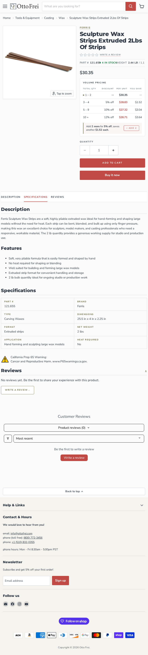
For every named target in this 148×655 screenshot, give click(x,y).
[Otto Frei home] (24, 6)
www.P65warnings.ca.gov (69, 361)
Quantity (86, 141)
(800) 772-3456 (33, 538)
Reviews (57, 197)
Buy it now (112, 175)
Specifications (35, 197)
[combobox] (83, 6)
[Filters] (8, 438)
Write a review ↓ (17, 389)
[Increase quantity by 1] (113, 150)
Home (7, 18)
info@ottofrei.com (21, 533)
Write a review (74, 458)
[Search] (130, 6)
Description (10, 197)
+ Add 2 (131, 128)
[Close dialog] (81, 559)
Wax (62, 18)
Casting (49, 18)
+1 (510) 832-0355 (23, 542)
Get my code (51, 628)
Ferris (85, 27)
